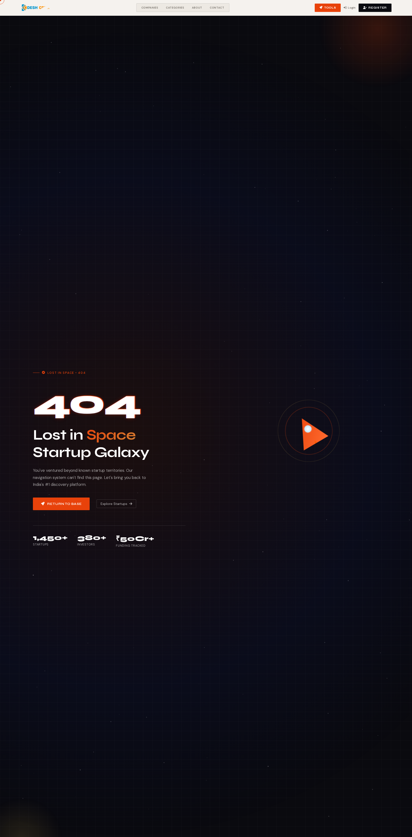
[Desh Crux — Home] (36, 7)
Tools (330, 7)
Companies (149, 7)
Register (377, 7)
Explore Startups (114, 504)
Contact (217, 7)
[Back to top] (401, 829)
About (197, 7)
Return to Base (64, 504)
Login (351, 8)
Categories (175, 7)
